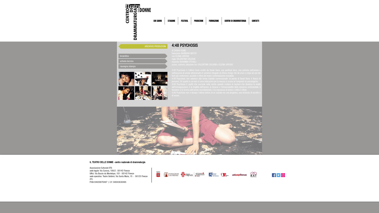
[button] (158, 21)
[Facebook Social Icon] (274, 175)
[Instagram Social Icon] (283, 175)
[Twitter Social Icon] (278, 175)
